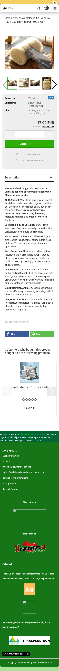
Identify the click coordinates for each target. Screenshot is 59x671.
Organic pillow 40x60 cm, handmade (29, 387)
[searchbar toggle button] (38, 8)
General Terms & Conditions (15, 478)
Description (12, 177)
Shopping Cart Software (19, 662)
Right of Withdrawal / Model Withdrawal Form (23, 472)
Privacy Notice (9, 483)
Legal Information (10, 456)
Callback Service (10, 489)
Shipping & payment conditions (16, 467)
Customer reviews (17, 321)
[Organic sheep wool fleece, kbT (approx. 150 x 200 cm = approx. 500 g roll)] (29, 51)
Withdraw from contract (16, 654)
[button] (54, 85)
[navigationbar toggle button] (55, 8)
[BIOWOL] (6, 8)
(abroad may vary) (35, 106)
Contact (6, 461)
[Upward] (50, 666)
